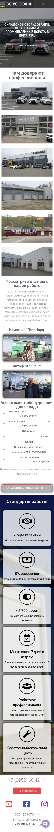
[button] (43, 4)
